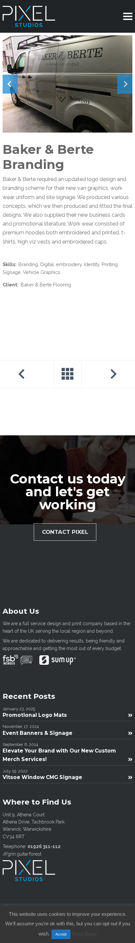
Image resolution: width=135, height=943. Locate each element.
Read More (84, 933)
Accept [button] (61, 934)
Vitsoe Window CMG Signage (42, 777)
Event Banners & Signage (37, 733)
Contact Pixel (65, 532)
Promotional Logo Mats (35, 715)
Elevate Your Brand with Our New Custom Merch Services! (59, 755)
